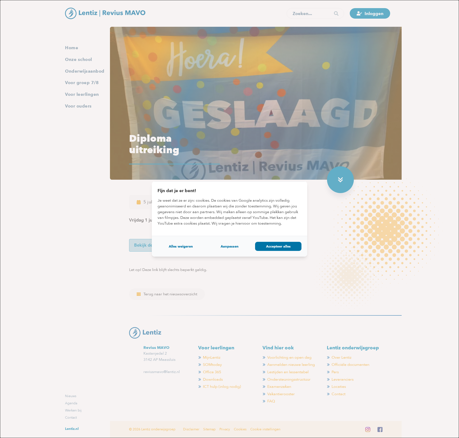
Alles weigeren (181, 246)
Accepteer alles (278, 246)
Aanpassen (230, 246)
